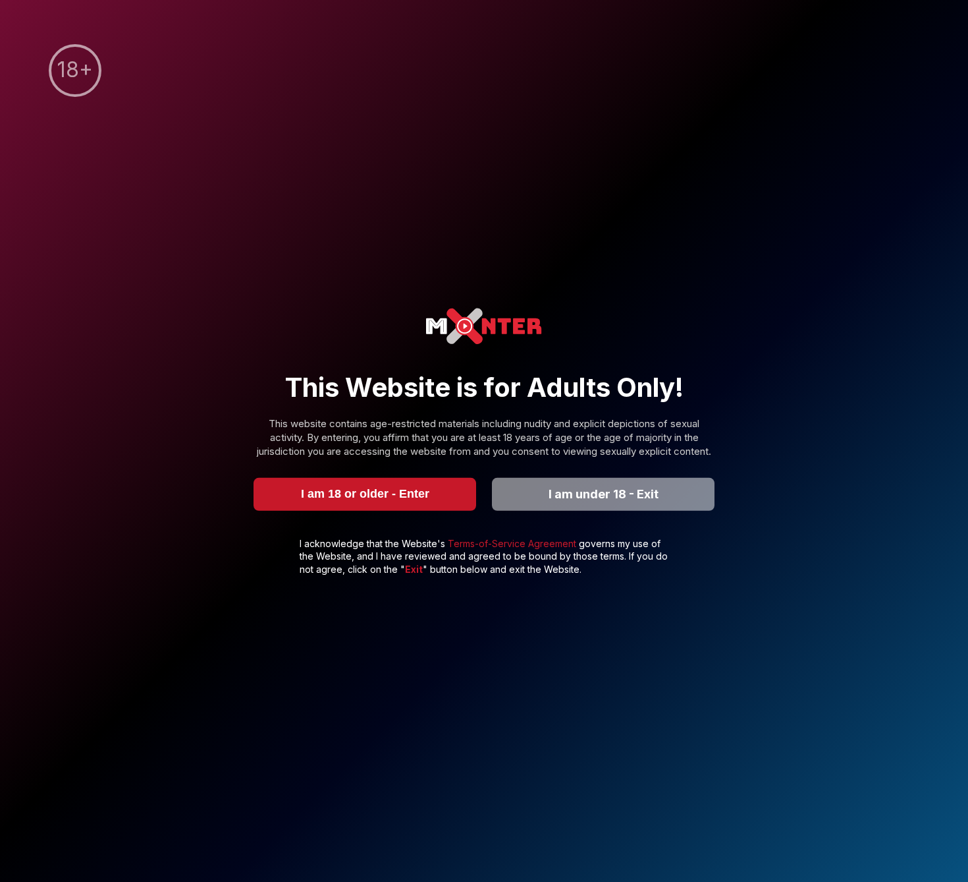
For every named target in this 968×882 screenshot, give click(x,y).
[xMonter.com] (484, 328)
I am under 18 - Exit (604, 494)
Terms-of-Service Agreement (513, 542)
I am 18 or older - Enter (365, 493)
